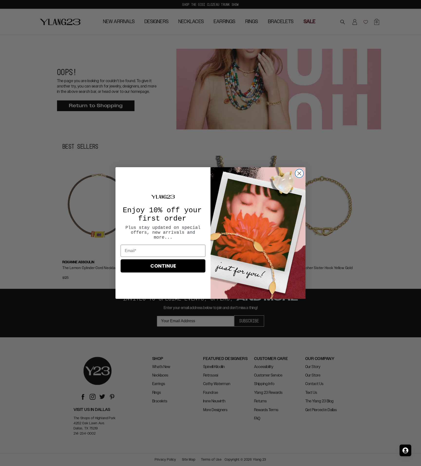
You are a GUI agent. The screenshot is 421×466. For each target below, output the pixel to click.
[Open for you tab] (405, 450)
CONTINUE (163, 265)
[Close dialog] (299, 173)
